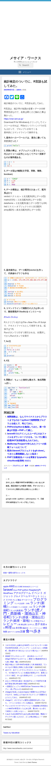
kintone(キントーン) (30, 586)
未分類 (19, 627)
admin (18, 89)
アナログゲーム (22, 593)
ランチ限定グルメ (37, 621)
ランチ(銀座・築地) (16, 620)
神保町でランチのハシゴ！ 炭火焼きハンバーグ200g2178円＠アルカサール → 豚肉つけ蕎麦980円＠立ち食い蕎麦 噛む (26, 659)
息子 (37, 624)
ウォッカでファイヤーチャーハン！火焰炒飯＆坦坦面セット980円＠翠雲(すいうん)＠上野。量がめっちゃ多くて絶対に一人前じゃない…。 (26, 708)
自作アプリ (11, 632)
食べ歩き (33, 630)
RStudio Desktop (11, 316)
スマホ (9, 599)
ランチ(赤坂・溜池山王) (28, 617)
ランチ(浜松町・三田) (25, 607)
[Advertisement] (25, 26)
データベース (27, 599)
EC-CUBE (18, 586)
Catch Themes (32, 762)
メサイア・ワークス (25, 57)
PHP (20, 589)
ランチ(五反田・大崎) (22, 603)
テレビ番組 (17, 600)
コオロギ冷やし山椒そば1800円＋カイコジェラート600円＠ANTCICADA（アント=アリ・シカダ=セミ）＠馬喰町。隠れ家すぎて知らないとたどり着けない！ (26, 648)
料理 (8, 627)
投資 (43, 624)
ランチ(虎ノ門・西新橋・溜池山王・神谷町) (24, 613)
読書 (22, 631)
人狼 (18, 624)
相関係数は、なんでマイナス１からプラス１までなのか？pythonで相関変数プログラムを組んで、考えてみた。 (27, 420)
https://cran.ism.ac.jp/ (13, 118)
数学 (26, 465)
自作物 (17, 632)
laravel (8, 589)
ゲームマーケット (30, 596)
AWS (12, 586)
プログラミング (18, 465)
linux (15, 590)
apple (5, 586)
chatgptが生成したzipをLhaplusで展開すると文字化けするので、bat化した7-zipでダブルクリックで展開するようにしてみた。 (26, 695)
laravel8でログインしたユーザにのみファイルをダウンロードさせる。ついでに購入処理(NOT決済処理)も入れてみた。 (27, 437)
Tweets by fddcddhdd (11, 732)
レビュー (10, 623)
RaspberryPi (35, 589)
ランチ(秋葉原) (16, 610)
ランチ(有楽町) (13, 607)
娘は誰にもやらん (28, 624)
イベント (37, 593)
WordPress (8, 593)
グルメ (17, 596)
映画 (13, 628)
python (25, 589)
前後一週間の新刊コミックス (14, 572)
